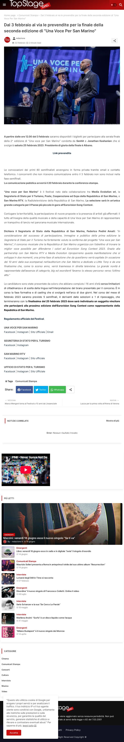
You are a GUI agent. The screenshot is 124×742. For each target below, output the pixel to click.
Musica (5, 686)
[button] (113, 4)
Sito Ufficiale (38, 332)
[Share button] (70, 389)
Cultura (5, 675)
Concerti (6, 669)
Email (50, 332)
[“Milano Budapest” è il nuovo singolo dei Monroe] (8, 632)
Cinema (5, 658)
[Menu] (4, 5)
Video (4, 691)
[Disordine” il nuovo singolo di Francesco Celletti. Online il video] (8, 592)
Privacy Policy (73, 730)
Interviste (6, 680)
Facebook (9, 332)
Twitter (42, 389)
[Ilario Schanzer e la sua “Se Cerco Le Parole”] (8, 605)
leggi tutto (28, 725)
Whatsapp (59, 389)
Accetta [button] (14, 732)
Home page (10, 15)
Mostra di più (112, 420)
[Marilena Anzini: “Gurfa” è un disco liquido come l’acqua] (8, 618)
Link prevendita (62, 153)
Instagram (23, 332)
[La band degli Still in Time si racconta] (8, 578)
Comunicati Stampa (28, 15)
